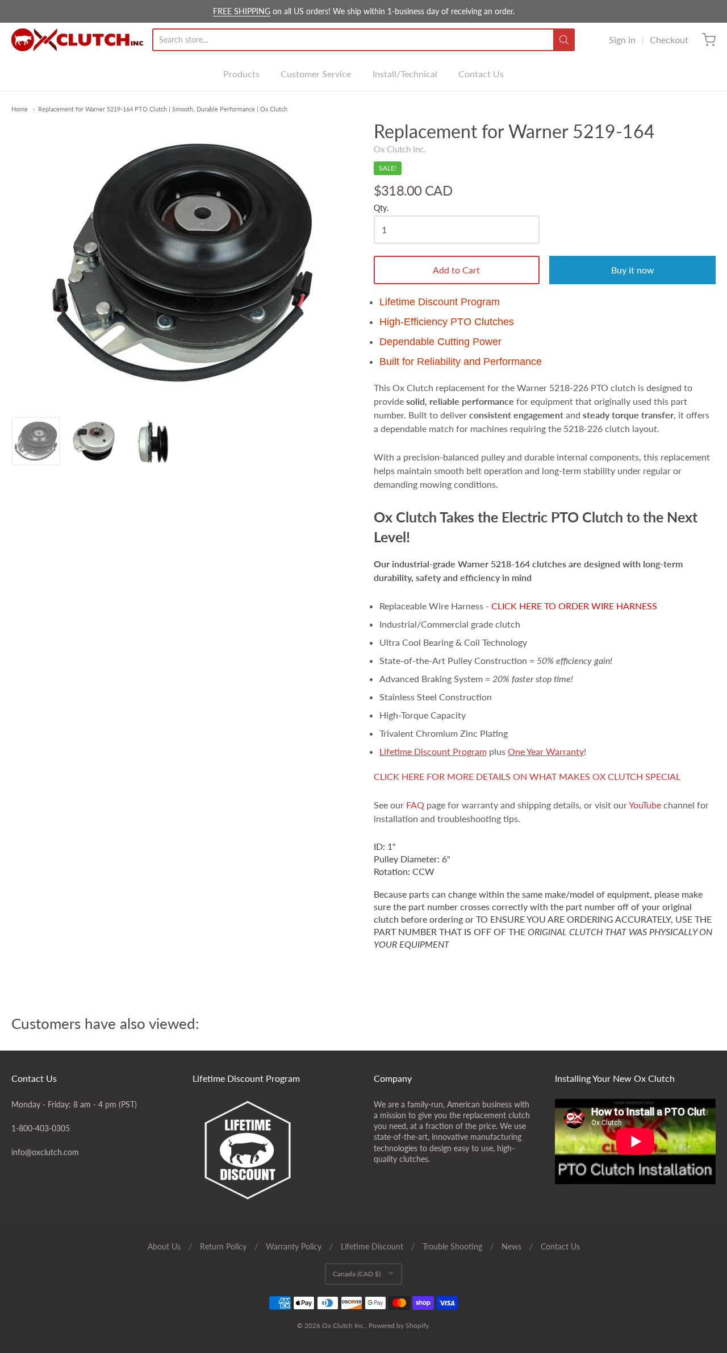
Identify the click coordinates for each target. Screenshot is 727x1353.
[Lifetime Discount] (273, 1150)
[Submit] (564, 39)
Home (19, 109)
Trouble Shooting (452, 1246)
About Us (164, 1246)
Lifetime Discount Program (433, 751)
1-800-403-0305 (40, 1128)
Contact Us (481, 73)
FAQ (415, 804)
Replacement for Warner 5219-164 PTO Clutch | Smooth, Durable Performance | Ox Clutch (162, 109)
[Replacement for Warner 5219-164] (35, 441)
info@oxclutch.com (45, 1152)
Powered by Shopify (399, 1325)
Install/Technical (405, 73)
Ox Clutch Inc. (400, 149)
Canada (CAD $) (357, 1273)
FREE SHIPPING (241, 11)
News (511, 1246)
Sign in (622, 39)
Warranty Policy (293, 1246)
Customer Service (316, 73)
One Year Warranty (546, 751)
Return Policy (223, 1246)
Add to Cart (456, 269)
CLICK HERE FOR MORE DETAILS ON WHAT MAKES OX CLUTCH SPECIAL (527, 776)
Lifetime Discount (372, 1246)
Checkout (669, 39)
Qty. (381, 208)
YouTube (645, 804)
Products (241, 73)
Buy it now (632, 269)
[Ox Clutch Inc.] (77, 39)
